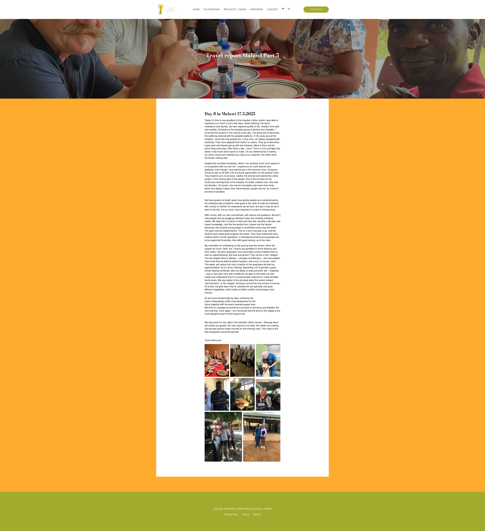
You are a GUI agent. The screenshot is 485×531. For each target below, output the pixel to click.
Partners (256, 9)
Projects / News (235, 9)
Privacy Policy (231, 514)
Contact (272, 9)
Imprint (245, 514)
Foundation (212, 9)
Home (196, 9)
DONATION (316, 9)
